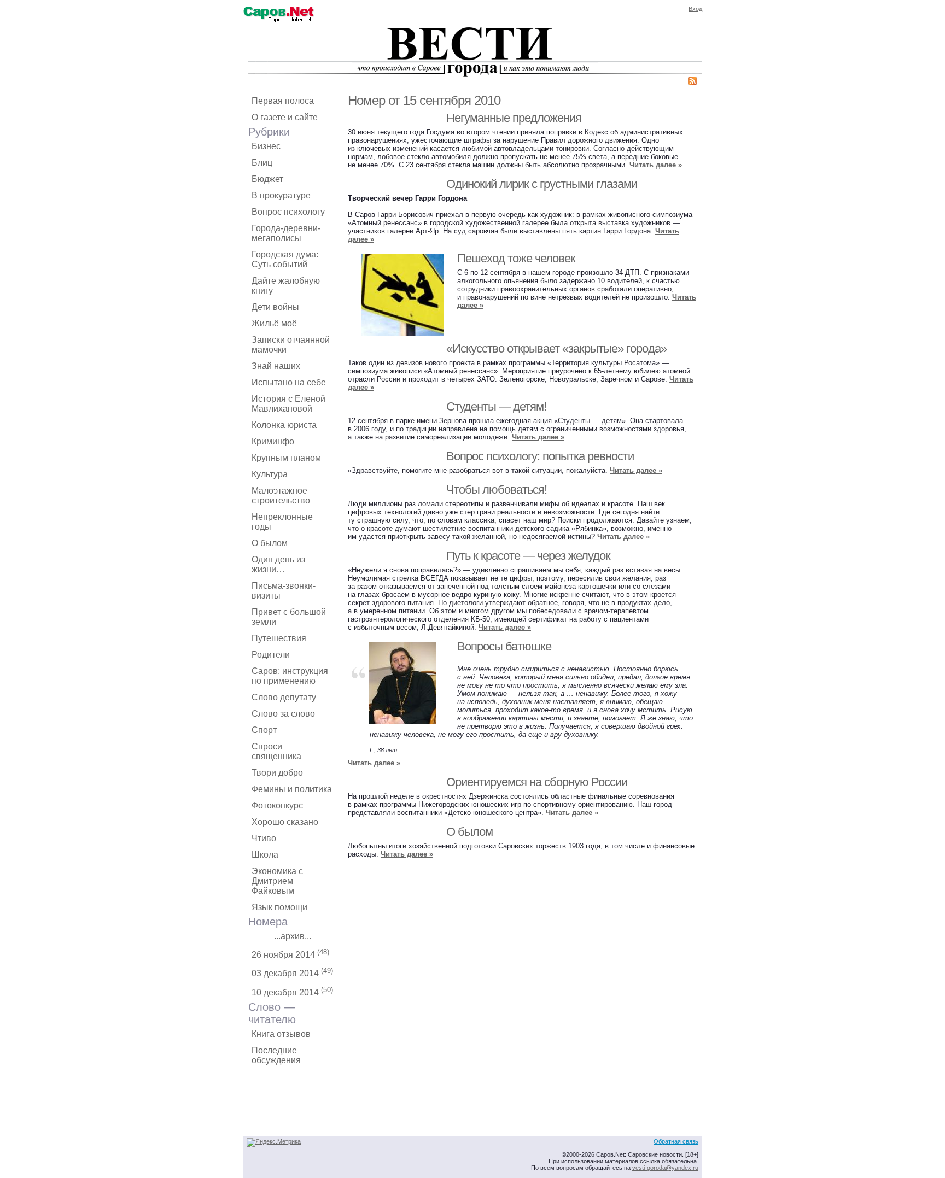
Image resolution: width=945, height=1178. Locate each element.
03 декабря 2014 (292, 972)
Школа (265, 854)
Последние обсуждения (276, 1055)
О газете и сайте (285, 117)
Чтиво (264, 838)
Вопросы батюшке (504, 646)
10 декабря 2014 (292, 991)
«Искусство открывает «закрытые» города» (556, 348)
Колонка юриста (284, 425)
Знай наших (276, 366)
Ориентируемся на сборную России (536, 782)
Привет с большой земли (289, 616)
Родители (271, 654)
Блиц (262, 162)
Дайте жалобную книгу (286, 285)
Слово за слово (283, 713)
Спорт (264, 730)
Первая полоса (283, 101)
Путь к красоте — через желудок (528, 555)
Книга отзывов (281, 1034)
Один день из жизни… (278, 564)
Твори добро (277, 772)
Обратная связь (676, 1141)
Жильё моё (274, 323)
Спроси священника (276, 751)
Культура (270, 474)
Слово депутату (284, 697)
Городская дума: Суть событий (285, 259)
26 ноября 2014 (290, 953)
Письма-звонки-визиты (284, 590)
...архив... (292, 936)
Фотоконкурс (277, 805)
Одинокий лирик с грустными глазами (541, 184)
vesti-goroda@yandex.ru (665, 1167)
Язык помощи (279, 907)
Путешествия (279, 638)
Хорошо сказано (285, 822)
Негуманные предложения (513, 118)
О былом (270, 543)
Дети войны (275, 307)
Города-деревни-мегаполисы (286, 233)
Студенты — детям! (496, 406)
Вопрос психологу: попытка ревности (540, 456)
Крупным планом (286, 457)
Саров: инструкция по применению (290, 675)
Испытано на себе (289, 382)
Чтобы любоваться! (496, 489)
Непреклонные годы (282, 521)
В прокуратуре (281, 195)
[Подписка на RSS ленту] (692, 83)
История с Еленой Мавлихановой (288, 403)
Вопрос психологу (288, 211)
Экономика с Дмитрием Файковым (277, 880)
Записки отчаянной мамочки (291, 344)
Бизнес (266, 146)
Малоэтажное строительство (281, 495)
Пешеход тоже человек (516, 258)
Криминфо (273, 441)
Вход (695, 8)
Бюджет (267, 179)
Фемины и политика (292, 789)
